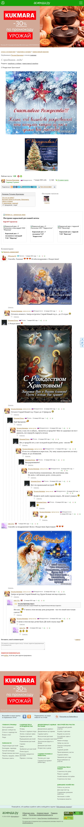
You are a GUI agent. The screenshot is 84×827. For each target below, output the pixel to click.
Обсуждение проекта (64, 807)
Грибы (22, 746)
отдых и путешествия (8, 52)
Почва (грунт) (24, 751)
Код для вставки (46, 187)
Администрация (43, 813)
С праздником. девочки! (10, 203)
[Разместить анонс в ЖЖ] (33, 187)
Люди (4, 737)
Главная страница (9, 724)
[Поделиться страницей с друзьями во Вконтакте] (14, 187)
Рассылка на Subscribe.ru (69, 716)
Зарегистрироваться (10, 653)
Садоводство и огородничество (26, 725)
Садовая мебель (62, 755)
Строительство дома (64, 771)
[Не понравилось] (42, 256)
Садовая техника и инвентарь (45, 754)
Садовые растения (26, 736)
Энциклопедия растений (10, 746)
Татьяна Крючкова (17, 55)
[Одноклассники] (29, 716)
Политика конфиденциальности (41, 815)
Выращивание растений (27, 739)
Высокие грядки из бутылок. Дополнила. (15, 199)
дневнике (33, 55)
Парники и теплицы (26, 758)
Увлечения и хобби (63, 796)
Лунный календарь (8, 751)
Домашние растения (44, 745)
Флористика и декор (44, 748)
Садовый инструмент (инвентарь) (45, 761)
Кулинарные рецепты (64, 799)
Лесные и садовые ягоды (28, 731)
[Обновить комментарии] (82, 342)
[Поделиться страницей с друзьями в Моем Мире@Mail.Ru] (17, 187)
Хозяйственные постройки (66, 776)
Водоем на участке (63, 734)
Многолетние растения (45, 736)
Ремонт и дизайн (62, 774)
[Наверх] (82, 339)
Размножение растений (27, 741)
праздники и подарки (24, 52)
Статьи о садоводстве (9, 732)
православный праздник (41, 52)
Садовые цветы (43, 734)
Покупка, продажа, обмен (10, 756)
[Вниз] (82, 346)
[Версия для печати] (54, 187)
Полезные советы (8, 758)
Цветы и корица (7, 201)
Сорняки (22, 744)
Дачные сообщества (9, 730)
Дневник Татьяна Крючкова (13, 194)
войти (6, 655)
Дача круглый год (63, 790)
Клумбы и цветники (63, 731)
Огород (22, 729)
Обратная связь (28, 813)
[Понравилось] (45, 256)
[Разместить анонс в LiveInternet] (25, 187)
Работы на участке (63, 787)
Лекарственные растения (10, 753)
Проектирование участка (65, 752)
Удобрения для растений (28, 749)
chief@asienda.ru (53, 818)
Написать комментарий (11, 252)
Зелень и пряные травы (27, 734)
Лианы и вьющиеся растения (47, 739)
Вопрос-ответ (6, 735)
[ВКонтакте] (24, 716)
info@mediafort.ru (27, 823)
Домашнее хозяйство (65, 785)
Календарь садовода (9, 748)
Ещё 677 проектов (10, 222)
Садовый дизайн (62, 750)
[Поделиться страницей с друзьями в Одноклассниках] (12, 187)
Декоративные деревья (45, 729)
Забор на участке (63, 743)
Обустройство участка (66, 724)
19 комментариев (63, 180)
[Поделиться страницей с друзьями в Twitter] (19, 187)
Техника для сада (44, 758)
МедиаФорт (14, 816)
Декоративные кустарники (46, 731)
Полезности (6, 743)
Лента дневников (7, 727)
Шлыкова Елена (13, 320)
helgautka (47, 203)
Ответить (10, 307)
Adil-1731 (11, 524)
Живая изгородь (62, 740)
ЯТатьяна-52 (12, 256)
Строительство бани (64, 779)
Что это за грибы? (8, 197)
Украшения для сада (64, 757)
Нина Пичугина (42, 818)
